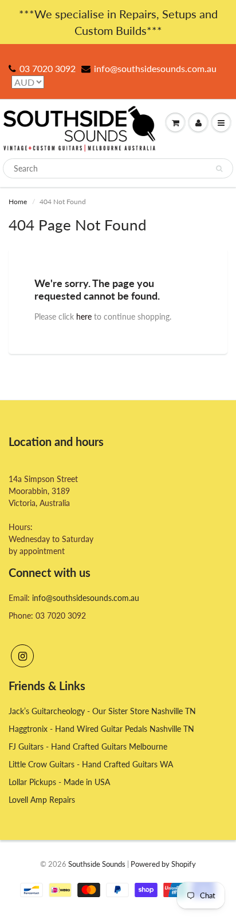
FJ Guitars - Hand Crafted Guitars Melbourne (88, 746)
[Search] (219, 169)
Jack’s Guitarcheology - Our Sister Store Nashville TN (102, 711)
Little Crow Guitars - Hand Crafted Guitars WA (91, 764)
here (84, 316)
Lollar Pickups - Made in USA (59, 782)
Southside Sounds (96, 864)
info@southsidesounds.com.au (155, 68)
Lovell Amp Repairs (42, 799)
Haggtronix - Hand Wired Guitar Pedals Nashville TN (101, 729)
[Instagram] (22, 655)
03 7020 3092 (47, 68)
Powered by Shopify (163, 864)
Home (18, 201)
